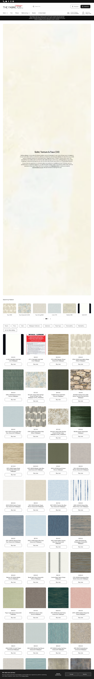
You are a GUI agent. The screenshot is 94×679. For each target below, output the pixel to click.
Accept (71, 674)
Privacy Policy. (25, 676)
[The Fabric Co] (13, 6)
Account (76, 6)
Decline (85, 674)
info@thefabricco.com (37, 167)
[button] (85, 6)
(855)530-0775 (55, 166)
